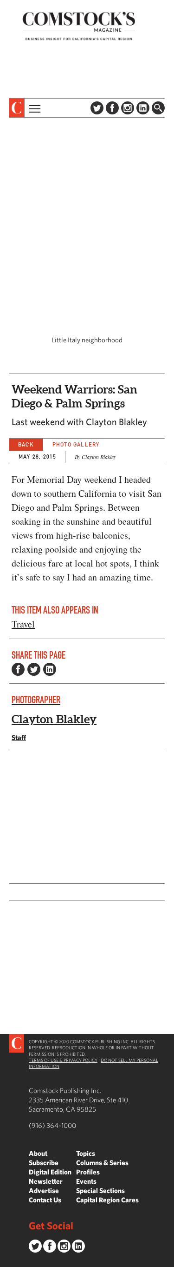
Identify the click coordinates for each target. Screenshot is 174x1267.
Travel (23, 624)
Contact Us (45, 1200)
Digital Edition (50, 1172)
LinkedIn (142, 108)
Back (26, 444)
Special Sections (100, 1190)
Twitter (96, 108)
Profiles (88, 1172)
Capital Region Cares (107, 1200)
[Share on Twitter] (33, 669)
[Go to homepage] (79, 25)
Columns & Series (102, 1163)
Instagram (127, 108)
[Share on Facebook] (18, 669)
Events (86, 1181)
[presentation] (17, 108)
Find (158, 108)
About (38, 1153)
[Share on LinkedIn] (49, 669)
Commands (7, 1260)
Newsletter (46, 1181)
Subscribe (43, 1163)
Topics (85, 1153)
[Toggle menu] (34, 108)
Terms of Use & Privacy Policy (63, 1060)
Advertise (44, 1190)
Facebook (112, 108)
